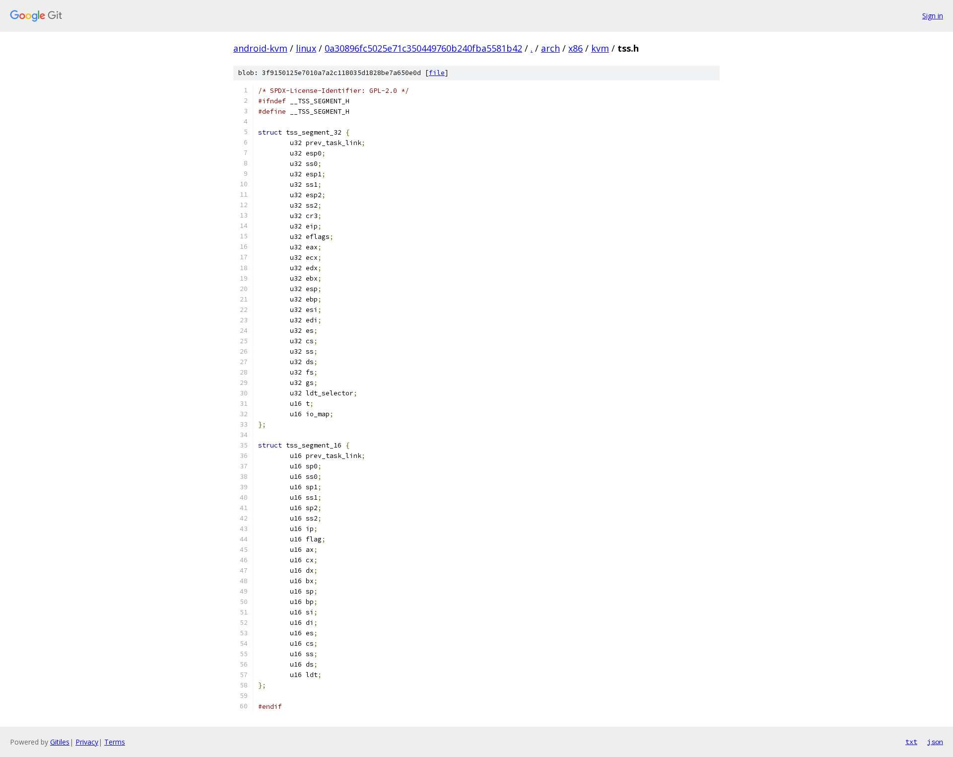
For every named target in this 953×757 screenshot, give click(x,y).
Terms (114, 742)
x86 (575, 48)
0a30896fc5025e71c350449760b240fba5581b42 (423, 48)
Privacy (86, 742)
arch (550, 48)
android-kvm (260, 48)
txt (911, 741)
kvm (600, 48)
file (437, 73)
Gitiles (59, 742)
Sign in (932, 15)
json (935, 741)
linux (306, 48)
